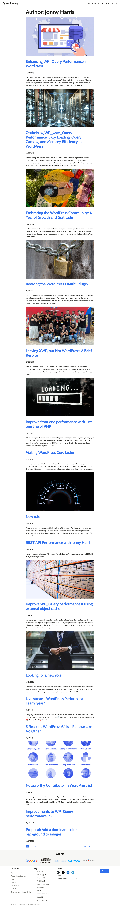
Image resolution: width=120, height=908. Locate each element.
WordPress (40, 900)
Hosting (39, 878)
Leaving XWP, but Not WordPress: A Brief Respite (59, 352)
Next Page (86, 846)
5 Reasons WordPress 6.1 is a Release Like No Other (59, 728)
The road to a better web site (21, 892)
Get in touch (15, 886)
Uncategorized (42, 894)
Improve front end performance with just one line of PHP (59, 424)
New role (33, 516)
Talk (38, 891)
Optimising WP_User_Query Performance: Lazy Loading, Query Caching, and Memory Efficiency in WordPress (54, 139)
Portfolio (14, 889)
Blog (12, 879)
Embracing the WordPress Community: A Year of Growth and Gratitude (59, 215)
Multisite (40, 881)
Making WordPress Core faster (50, 452)
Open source (41, 884)
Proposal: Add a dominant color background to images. (51, 831)
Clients (13, 882)
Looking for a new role (44, 675)
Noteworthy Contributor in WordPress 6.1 (59, 785)
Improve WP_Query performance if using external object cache (59, 606)
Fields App (40, 875)
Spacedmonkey (10, 3)
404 (12, 873)
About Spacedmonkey (18, 876)
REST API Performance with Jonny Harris (58, 542)
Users (39, 897)
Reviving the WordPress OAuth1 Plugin (57, 284)
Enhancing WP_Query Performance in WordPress (56, 63)
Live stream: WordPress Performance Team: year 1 (55, 700)
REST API (40, 887)
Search (104, 871)
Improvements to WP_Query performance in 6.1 (49, 813)
